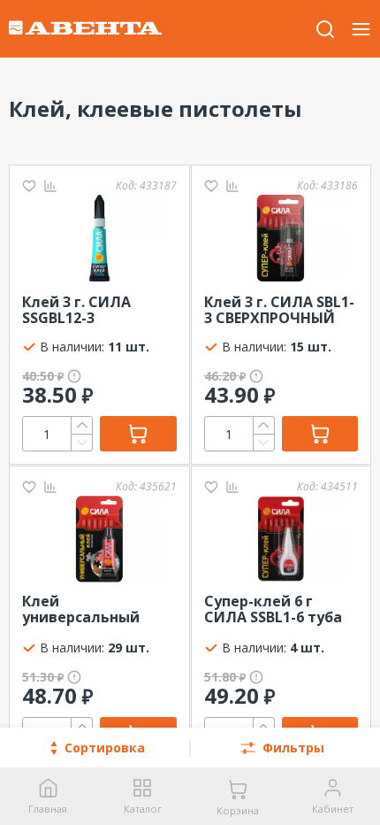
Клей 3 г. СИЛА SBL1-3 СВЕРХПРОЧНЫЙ (279, 310)
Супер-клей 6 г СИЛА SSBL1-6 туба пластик (273, 610)
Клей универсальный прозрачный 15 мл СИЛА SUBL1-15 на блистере (90, 610)
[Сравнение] (50, 185)
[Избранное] (29, 185)
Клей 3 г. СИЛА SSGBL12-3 (76, 310)
